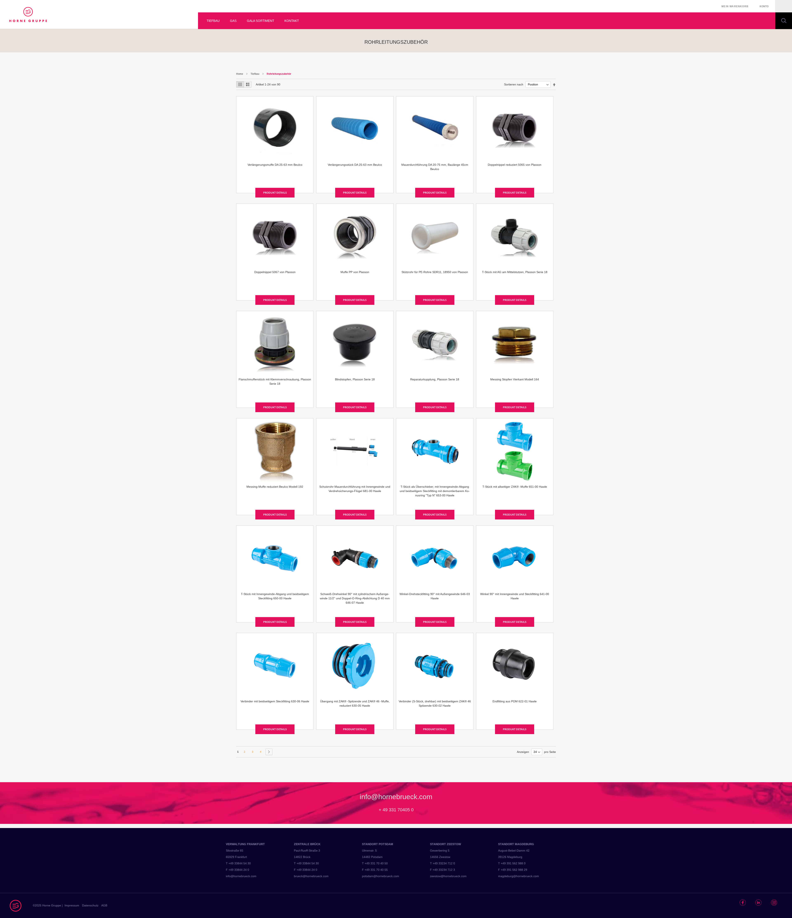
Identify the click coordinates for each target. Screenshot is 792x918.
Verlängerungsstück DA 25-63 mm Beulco (355, 164)
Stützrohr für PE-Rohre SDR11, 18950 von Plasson (435, 272)
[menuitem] (211, 20)
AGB (104, 905)
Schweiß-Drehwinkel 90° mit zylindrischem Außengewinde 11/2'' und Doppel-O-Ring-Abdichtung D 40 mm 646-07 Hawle (355, 598)
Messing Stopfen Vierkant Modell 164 (514, 379)
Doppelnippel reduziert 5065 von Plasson (514, 164)
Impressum (72, 905)
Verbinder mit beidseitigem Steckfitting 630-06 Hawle (274, 701)
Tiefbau (255, 73)
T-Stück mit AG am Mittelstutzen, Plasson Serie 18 (514, 272)
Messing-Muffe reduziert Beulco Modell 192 (274, 486)
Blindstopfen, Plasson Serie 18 (355, 379)
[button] (764, 6)
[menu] (495, 20)
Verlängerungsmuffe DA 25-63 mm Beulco (275, 164)
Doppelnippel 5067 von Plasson (275, 272)
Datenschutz (90, 905)
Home (240, 73)
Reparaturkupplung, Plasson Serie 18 (434, 379)
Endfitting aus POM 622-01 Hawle (515, 701)
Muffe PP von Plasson (355, 272)
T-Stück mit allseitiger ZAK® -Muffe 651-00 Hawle (514, 486)
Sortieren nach (513, 84)
